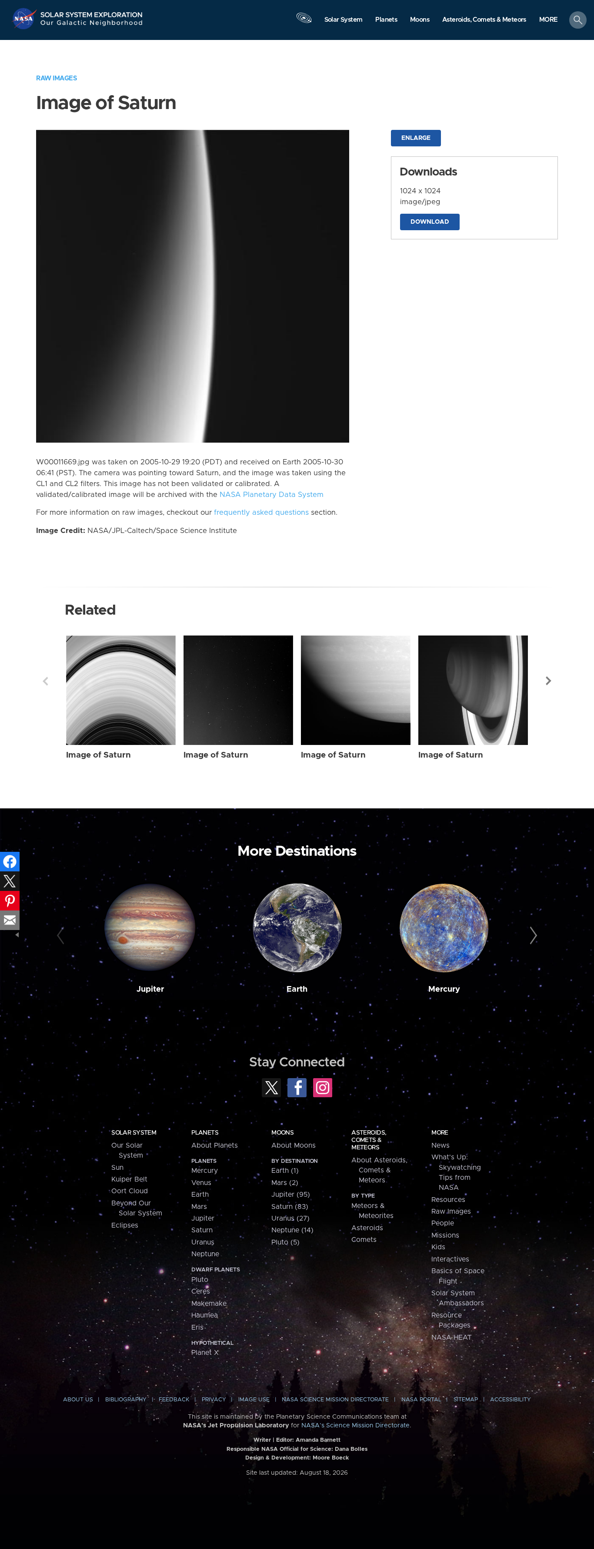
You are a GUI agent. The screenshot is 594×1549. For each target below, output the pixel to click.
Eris (197, 1327)
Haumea (204, 1315)
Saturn (202, 1230)
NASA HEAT (451, 1337)
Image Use (254, 1400)
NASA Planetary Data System (272, 494)
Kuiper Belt (129, 1179)
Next (548, 681)
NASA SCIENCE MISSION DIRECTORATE (335, 1400)
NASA (25, 18)
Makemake (209, 1303)
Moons (282, 1133)
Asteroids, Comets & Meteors (368, 1140)
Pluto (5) (285, 1242)
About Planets (214, 1145)
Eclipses (124, 1225)
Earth (297, 989)
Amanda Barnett (318, 1440)
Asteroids (367, 1228)
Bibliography (126, 1400)
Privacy (214, 1400)
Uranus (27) (290, 1218)
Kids (438, 1247)
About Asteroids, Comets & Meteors (379, 1170)
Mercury (444, 989)
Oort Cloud (129, 1191)
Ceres (200, 1291)
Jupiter (150, 989)
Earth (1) (285, 1170)
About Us (78, 1400)
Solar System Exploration (91, 12)
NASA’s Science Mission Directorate (355, 1426)
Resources (448, 1199)
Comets (364, 1239)
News (440, 1145)
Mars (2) (284, 1182)
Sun (117, 1167)
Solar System (133, 1133)
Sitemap (466, 1400)
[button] (548, 20)
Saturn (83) (289, 1206)
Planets (204, 1133)
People (442, 1223)
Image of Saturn (98, 755)
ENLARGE (415, 138)
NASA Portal (421, 1400)
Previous (45, 681)
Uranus (202, 1242)
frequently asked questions (261, 512)
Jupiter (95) (290, 1194)
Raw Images (56, 78)
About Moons (293, 1145)
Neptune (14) (292, 1230)
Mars (199, 1206)
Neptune (205, 1254)
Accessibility (510, 1400)
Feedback (174, 1400)
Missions (445, 1235)
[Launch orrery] (304, 22)
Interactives (450, 1259)
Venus (201, 1182)
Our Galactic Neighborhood (91, 25)
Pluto (199, 1279)
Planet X (205, 1352)
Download (429, 222)
